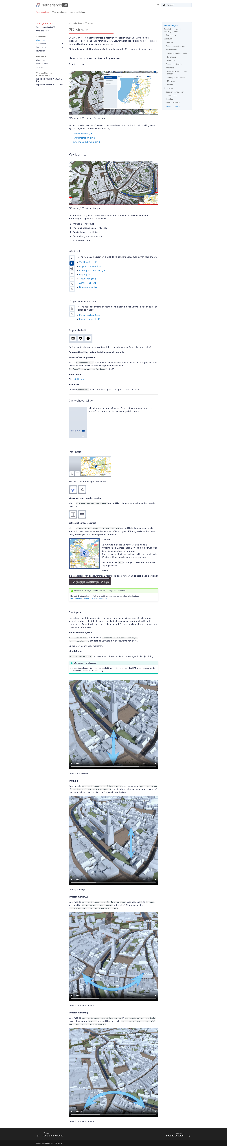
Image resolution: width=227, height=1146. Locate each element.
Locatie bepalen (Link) (83, 133)
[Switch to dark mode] (158, 5)
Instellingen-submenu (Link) (86, 142)
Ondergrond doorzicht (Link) (93, 270)
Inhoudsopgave (171, 25)
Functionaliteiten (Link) (84, 138)
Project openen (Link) (89, 319)
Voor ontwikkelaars (77, 12)
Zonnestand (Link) (88, 283)
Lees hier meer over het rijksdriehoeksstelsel (88, 598)
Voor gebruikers (42, 12)
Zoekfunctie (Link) (88, 262)
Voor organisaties (59, 12)
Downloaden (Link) (88, 287)
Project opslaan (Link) (89, 315)
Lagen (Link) (85, 274)
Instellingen (78, 379)
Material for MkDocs (53, 1143)
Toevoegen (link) (87, 278)
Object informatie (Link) (90, 266)
